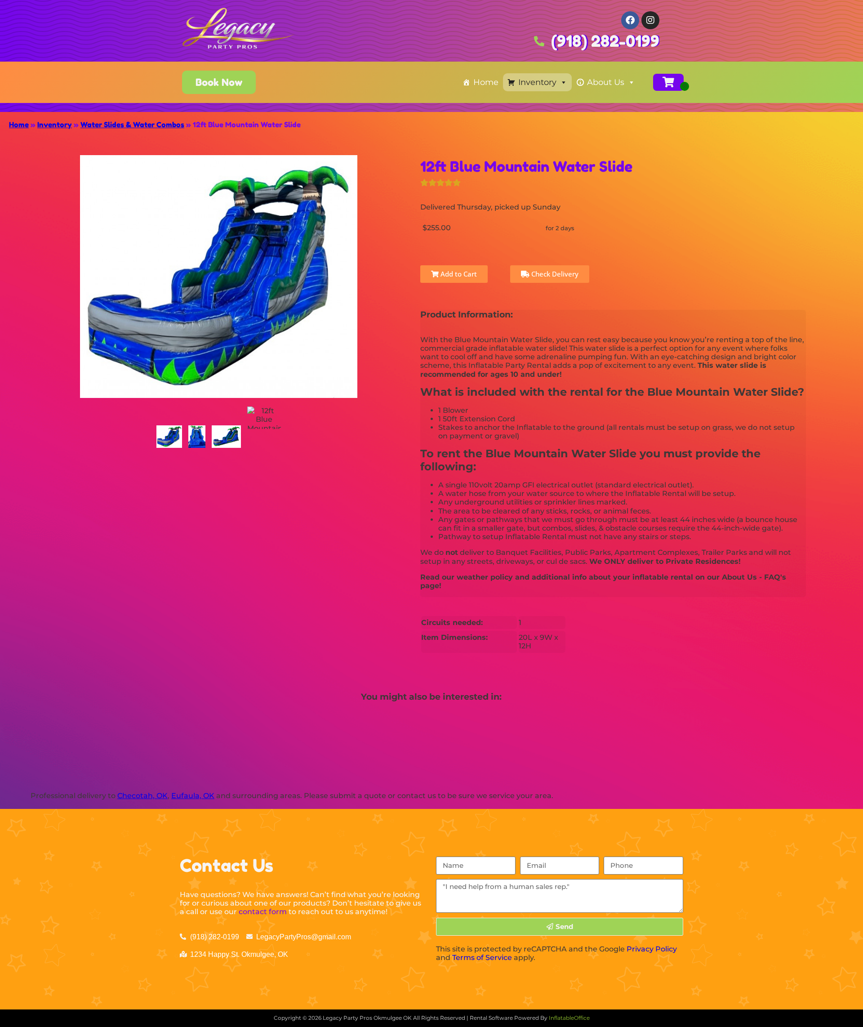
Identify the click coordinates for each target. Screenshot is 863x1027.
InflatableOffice (569, 1017)
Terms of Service (482, 957)
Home (485, 82)
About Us (605, 82)
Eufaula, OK (192, 795)
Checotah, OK (142, 795)
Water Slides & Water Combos (132, 124)
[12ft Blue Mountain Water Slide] (169, 436)
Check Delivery (553, 273)
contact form (263, 911)
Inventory (537, 82)
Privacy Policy (652, 949)
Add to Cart (458, 273)
